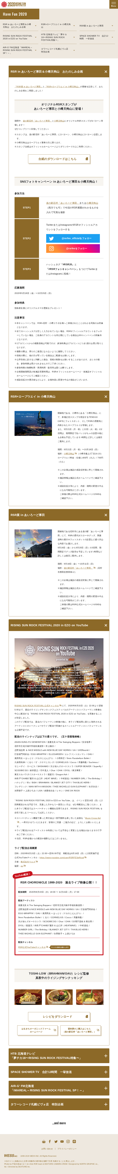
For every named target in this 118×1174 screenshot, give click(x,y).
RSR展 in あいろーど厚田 (91, 26)
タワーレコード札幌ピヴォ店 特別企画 (55, 50)
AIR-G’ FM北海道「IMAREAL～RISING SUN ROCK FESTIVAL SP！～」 (18, 50)
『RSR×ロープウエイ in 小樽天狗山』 (62, 86)
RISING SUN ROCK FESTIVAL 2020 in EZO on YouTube (17, 37)
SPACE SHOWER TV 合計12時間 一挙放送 (94, 37)
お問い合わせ (47, 1149)
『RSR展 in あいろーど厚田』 (29, 86)
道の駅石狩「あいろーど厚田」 (37, 121)
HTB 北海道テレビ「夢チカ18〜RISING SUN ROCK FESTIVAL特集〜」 (54, 37)
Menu (113, 6)
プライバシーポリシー (67, 1149)
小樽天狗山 (59, 121)
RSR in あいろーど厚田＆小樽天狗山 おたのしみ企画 (17, 25)
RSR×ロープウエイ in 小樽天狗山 (56, 25)
